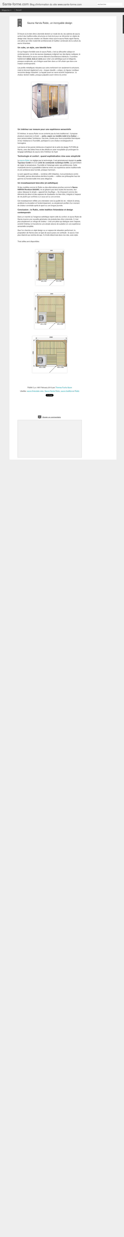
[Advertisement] (95, 57)
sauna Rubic (25, 160)
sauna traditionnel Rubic (70, 391)
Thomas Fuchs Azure (63, 387)
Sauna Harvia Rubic (52, 391)
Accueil (18, 10)
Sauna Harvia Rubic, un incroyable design (49, 23)
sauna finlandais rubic (35, 391)
